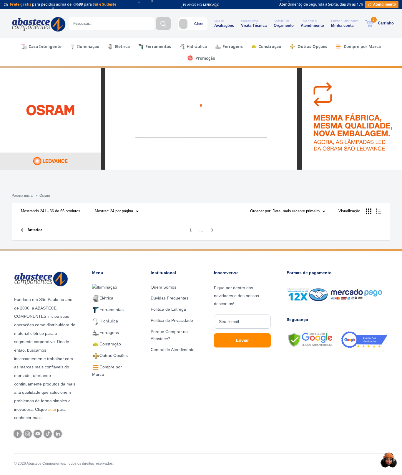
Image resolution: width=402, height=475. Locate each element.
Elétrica (122, 46)
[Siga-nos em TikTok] (48, 434)
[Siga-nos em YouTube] (38, 434)
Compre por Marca (362, 46)
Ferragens (232, 46)
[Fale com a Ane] (388, 460)
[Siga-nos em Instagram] (28, 434)
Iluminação (88, 46)
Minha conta (342, 25)
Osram (44, 195)
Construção (269, 46)
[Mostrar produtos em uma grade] (368, 211)
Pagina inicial (23, 195)
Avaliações (224, 25)
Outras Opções (312, 46)
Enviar (242, 340)
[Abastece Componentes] (42, 278)
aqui (52, 409)
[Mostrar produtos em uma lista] (378, 211)
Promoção (205, 58)
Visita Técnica (254, 25)
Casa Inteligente (45, 46)
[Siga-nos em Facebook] (18, 434)
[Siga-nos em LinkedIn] (58, 434)
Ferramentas (158, 46)
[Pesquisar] (163, 23)
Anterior (34, 230)
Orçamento (284, 25)
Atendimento (312, 25)
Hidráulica (197, 46)
